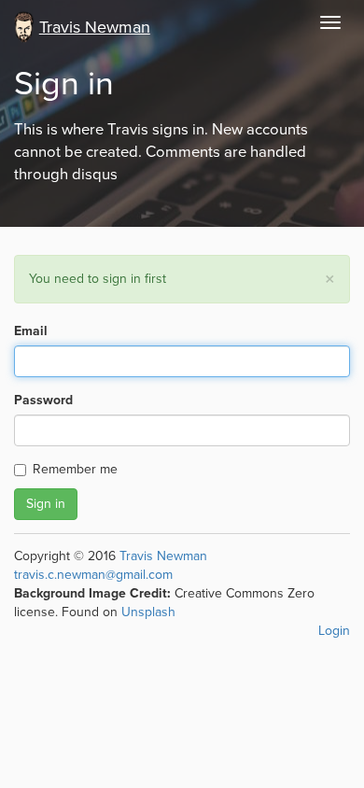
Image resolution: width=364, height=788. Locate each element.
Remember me (75, 469)
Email (31, 331)
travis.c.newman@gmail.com (93, 575)
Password (43, 400)
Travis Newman (163, 556)
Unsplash (148, 612)
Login (334, 631)
